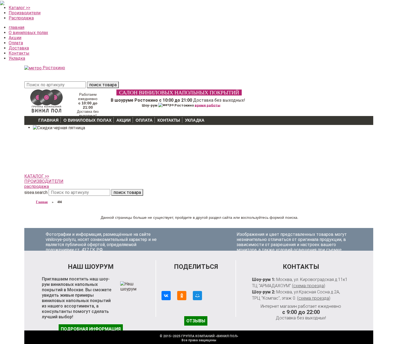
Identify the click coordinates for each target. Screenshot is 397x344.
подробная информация (91, 329)
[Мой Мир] (197, 296)
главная (16, 27)
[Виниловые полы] (46, 100)
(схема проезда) (308, 285)
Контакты (19, 53)
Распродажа (21, 18)
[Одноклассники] (182, 296)
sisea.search (36, 192)
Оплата (16, 42)
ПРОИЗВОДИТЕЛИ (43, 181)
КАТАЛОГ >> (36, 176)
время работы (207, 105)
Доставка (19, 48)
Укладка (17, 58)
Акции (15, 37)
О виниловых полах (28, 32)
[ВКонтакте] (166, 296)
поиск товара (103, 84)
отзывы (195, 320)
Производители (25, 12)
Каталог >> (19, 7)
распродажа (36, 186)
